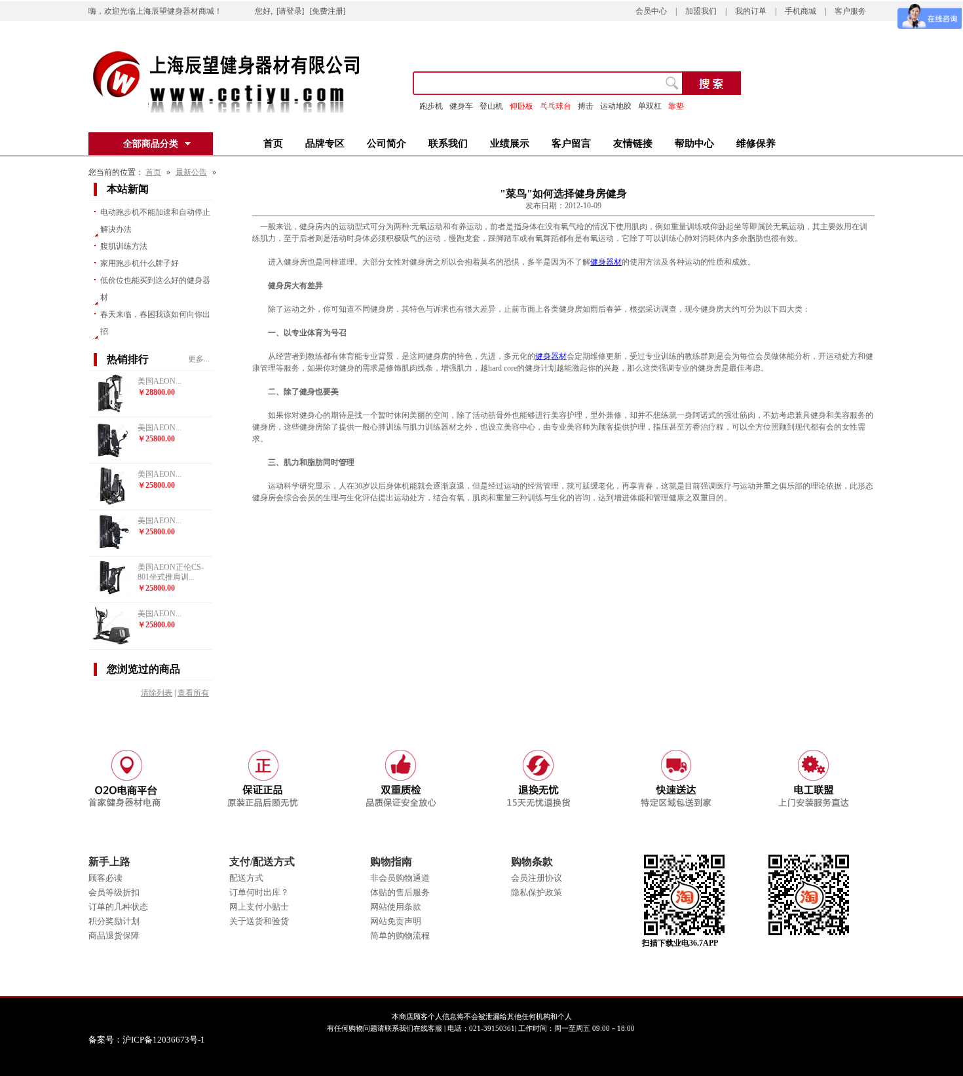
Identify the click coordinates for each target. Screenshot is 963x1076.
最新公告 (191, 172)
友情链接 (632, 143)
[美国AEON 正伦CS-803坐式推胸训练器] (111, 503)
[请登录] (290, 11)
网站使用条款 (395, 907)
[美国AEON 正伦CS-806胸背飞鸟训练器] (111, 410)
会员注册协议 (536, 878)
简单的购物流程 (400, 935)
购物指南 (391, 861)
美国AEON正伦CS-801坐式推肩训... (171, 572)
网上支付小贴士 (259, 907)
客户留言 (571, 143)
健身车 (461, 106)
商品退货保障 (114, 935)
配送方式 (246, 878)
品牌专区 (325, 143)
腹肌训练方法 (123, 246)
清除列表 (156, 692)
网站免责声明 (395, 921)
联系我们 (448, 143)
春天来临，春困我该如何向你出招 (155, 323)
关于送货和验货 (259, 921)
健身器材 (606, 262)
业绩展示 (509, 143)
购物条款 (532, 861)
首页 (273, 143)
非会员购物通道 (400, 878)
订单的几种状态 (118, 907)
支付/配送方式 (262, 861)
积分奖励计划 (114, 921)
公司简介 (386, 143)
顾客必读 (105, 878)
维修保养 (756, 143)
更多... (199, 358)
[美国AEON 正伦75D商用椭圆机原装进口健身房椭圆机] (111, 643)
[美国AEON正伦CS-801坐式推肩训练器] (111, 596)
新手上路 (109, 861)
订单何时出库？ (259, 892)
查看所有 (193, 692)
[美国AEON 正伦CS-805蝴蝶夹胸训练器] (111, 457)
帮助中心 (694, 143)
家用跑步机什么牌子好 (139, 263)
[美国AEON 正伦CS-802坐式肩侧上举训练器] (111, 550)
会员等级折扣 (114, 892)
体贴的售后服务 (400, 892)
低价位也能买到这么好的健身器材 (155, 289)
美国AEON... (159, 381)
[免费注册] (327, 11)
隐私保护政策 (536, 892)
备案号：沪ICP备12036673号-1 (155, 1040)
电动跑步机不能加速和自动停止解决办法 (155, 221)
